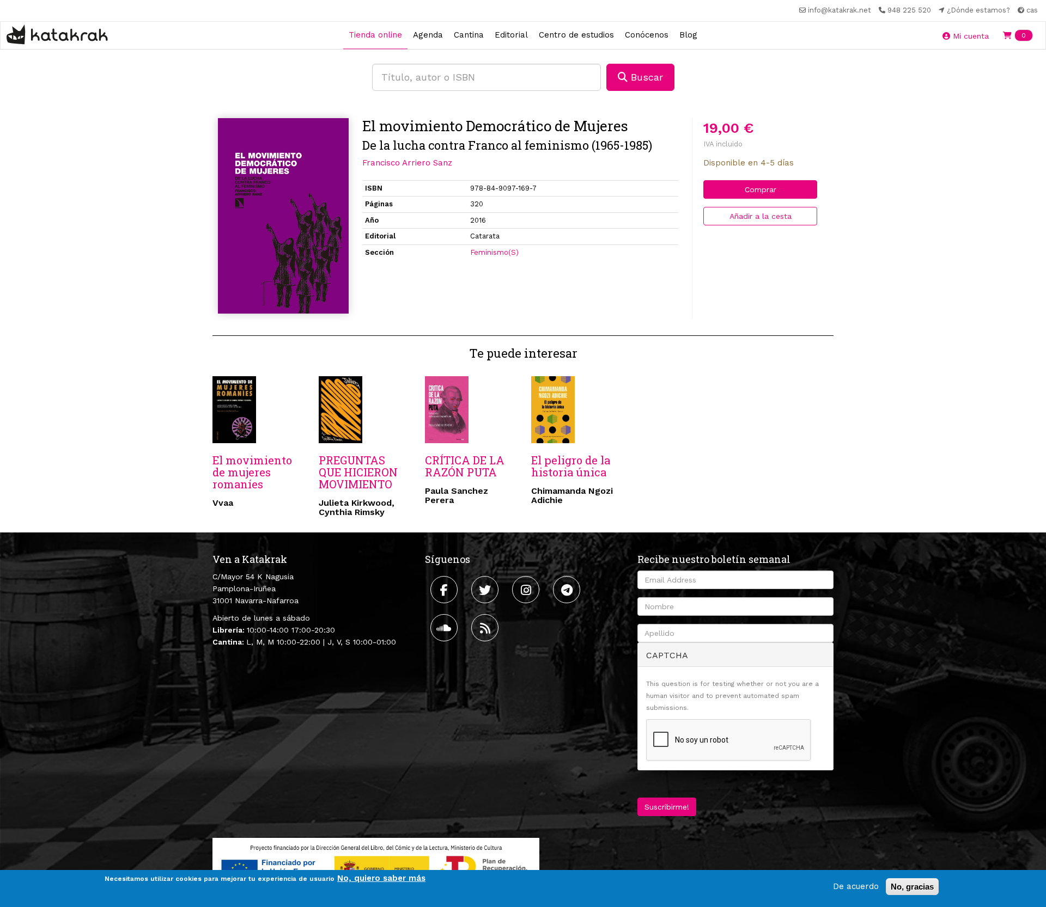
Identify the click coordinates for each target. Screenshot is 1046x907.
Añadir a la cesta (760, 216)
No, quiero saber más (381, 878)
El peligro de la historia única (570, 466)
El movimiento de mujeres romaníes (252, 472)
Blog (688, 35)
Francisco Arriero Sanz (407, 163)
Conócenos (646, 35)
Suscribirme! (666, 806)
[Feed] (486, 627)
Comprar (760, 189)
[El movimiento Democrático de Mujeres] (283, 216)
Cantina (469, 35)
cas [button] (1031, 10)
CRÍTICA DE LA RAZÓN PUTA (464, 466)
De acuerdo (856, 886)
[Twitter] (486, 589)
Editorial (511, 35)
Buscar (645, 77)
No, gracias (912, 886)
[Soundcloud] (445, 627)
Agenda (428, 35)
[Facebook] (445, 589)
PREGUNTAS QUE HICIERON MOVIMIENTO (358, 472)
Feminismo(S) (494, 252)
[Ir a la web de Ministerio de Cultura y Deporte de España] (375, 866)
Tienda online (375, 35)
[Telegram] (568, 589)
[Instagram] (527, 589)
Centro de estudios (576, 35)
